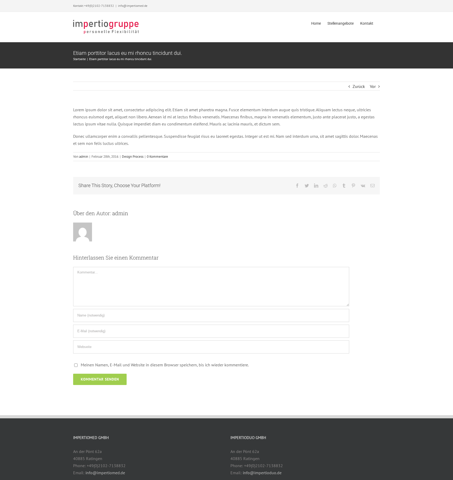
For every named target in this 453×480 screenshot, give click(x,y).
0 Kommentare (157, 156)
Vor (373, 86)
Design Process (132, 156)
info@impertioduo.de (262, 472)
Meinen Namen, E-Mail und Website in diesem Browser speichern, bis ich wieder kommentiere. (165, 364)
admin (83, 156)
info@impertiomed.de (132, 6)
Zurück (359, 86)
